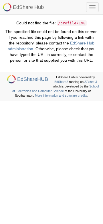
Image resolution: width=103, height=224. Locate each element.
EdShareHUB (32, 79)
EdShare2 (61, 81)
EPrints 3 (90, 81)
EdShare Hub (28, 7)
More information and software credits (61, 95)
